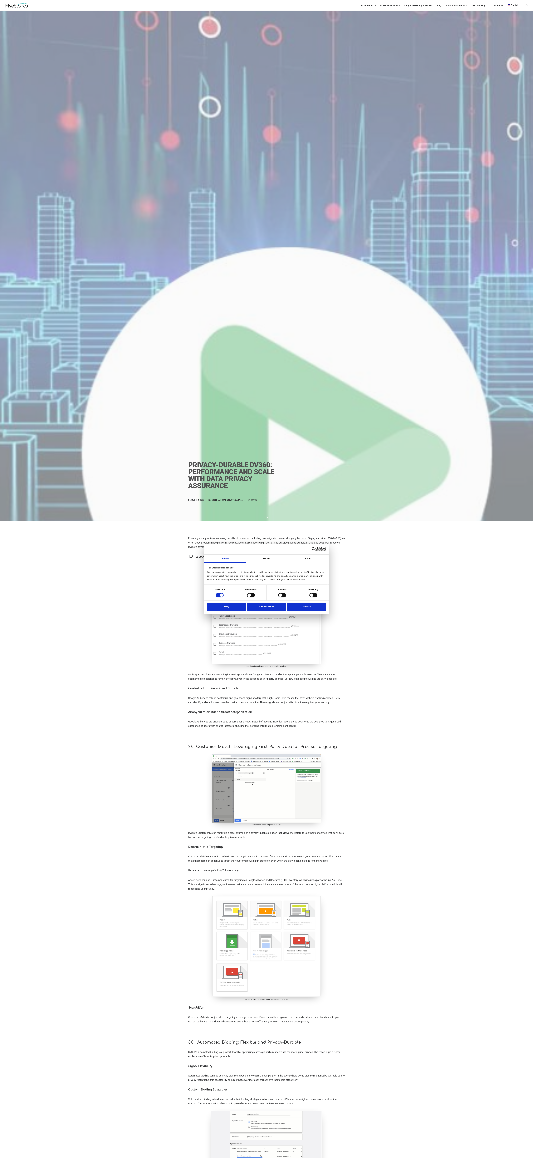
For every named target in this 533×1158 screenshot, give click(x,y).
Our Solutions (367, 5)
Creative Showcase (390, 5)
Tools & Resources (455, 5)
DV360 (240, 500)
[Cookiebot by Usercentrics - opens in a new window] (314, 549)
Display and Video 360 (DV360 (324, 538)
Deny (226, 606)
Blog (439, 5)
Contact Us (497, 5)
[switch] (251, 595)
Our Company (478, 5)
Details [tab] (266, 558)
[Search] (527, 5)
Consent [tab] (225, 558)
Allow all (306, 606)
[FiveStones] (16, 5)
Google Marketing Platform (418, 5)
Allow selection (266, 606)
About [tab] (308, 558)
